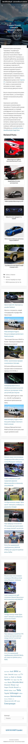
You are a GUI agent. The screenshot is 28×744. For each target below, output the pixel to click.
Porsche (11, 687)
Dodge (19, 674)
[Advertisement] (14, 15)
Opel (17, 685)
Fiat (9, 677)
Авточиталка (15, 696)
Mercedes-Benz (17, 682)
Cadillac (5, 674)
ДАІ (15, 701)
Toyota (6, 693)
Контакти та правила (14, 739)
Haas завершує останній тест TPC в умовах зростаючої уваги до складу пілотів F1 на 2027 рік (13, 526)
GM (15, 677)
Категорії (7, 715)
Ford (12, 677)
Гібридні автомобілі (9, 701)
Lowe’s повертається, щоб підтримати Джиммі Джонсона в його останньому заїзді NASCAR (13, 597)
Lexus (5, 682)
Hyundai (7, 679)
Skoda (6, 690)
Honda (19, 677)
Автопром (7, 696)
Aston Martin (6, 671)
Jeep (18, 679)
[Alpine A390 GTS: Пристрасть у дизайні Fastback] (14, 298)
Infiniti (12, 679)
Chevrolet (10, 674)
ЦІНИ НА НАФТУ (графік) (14, 730)
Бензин (10, 699)
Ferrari (6, 677)
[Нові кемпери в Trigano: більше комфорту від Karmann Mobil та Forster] (14, 324)
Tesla (18, 690)
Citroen (16, 674)
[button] (2, 5)
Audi (11, 671)
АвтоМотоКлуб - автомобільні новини (14, 1)
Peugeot (6, 687)
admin (20, 36)
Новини (12, 274)
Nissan (13, 685)
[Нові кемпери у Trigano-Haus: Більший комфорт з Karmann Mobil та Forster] (14, 411)
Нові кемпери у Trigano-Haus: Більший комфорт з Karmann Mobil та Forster (13, 422)
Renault (16, 687)
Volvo (20, 693)
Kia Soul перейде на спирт (13, 279)
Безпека (6, 699)
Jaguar (15, 679)
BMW (16, 671)
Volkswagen (14, 693)
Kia (21, 679)
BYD (20, 671)
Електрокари (9, 704)
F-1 (22, 674)
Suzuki (14, 690)
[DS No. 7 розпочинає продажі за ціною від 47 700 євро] (14, 353)
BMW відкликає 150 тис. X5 (13, 282)
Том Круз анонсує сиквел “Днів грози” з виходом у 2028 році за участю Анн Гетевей (14, 505)
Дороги (18, 701)
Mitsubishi (7, 685)
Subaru (8, 274)
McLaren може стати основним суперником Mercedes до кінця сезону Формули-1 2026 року (14, 459)
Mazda (10, 682)
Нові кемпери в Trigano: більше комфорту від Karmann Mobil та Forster (13, 334)
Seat (20, 687)
